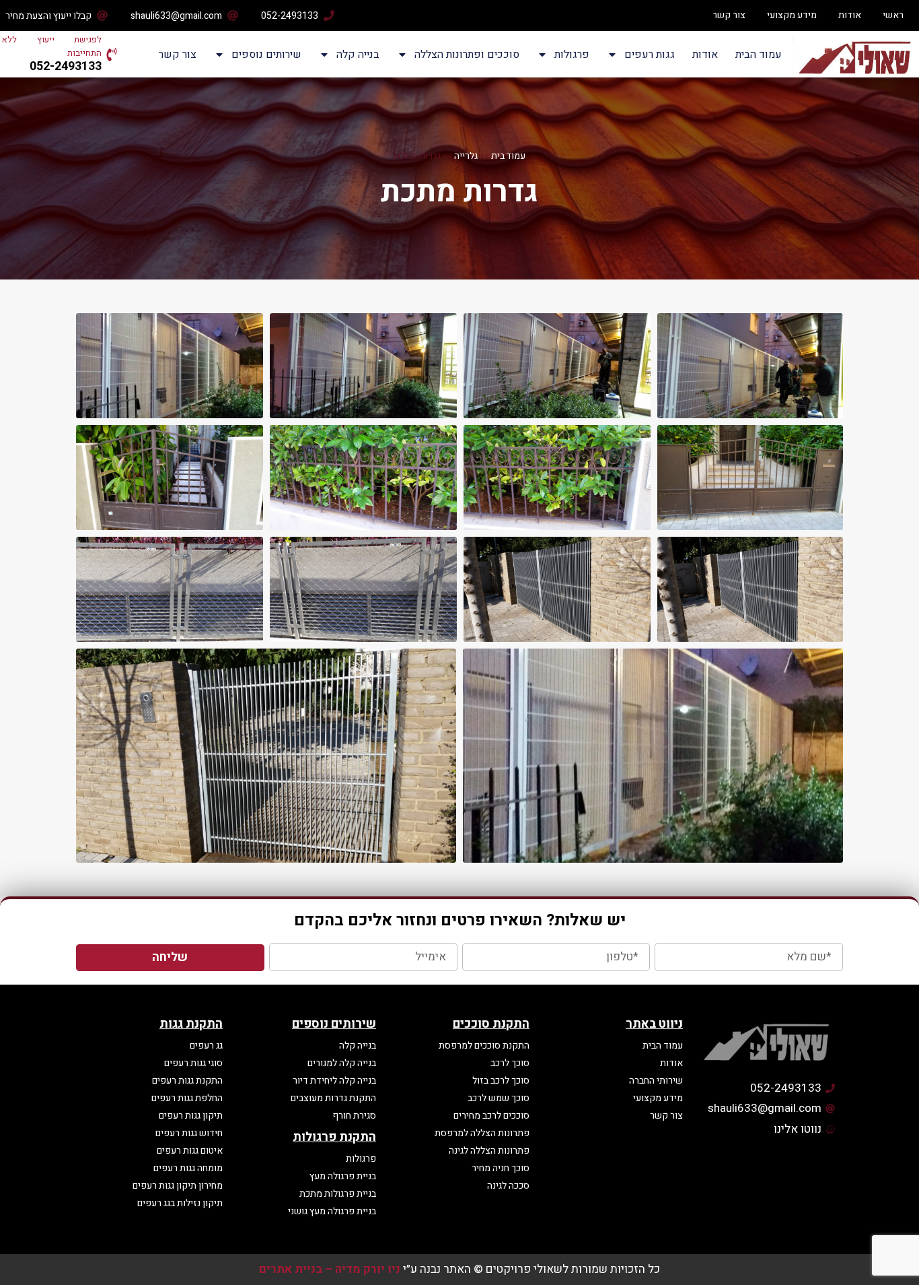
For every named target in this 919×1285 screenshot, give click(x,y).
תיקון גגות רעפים (191, 1116)
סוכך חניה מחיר (500, 1168)
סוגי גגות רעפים (193, 1063)
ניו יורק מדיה (367, 1269)
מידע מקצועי (792, 15)
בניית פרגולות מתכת (337, 1194)
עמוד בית (508, 156)
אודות (849, 15)
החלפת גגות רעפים (187, 1098)
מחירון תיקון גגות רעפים (178, 1186)
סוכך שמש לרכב (498, 1098)
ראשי (893, 15)
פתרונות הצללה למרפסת (482, 1133)
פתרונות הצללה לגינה (489, 1151)
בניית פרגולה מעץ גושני (332, 1211)
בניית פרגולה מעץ (342, 1176)
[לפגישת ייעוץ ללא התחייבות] (111, 54)
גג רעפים (206, 1046)
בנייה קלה (357, 54)
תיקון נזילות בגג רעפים (180, 1203)
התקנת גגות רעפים (187, 1081)
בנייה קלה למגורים (341, 1063)
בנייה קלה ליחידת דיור (334, 1081)
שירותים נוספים (266, 54)
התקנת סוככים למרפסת (484, 1046)
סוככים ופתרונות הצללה (466, 54)
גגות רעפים (649, 54)
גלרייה (466, 156)
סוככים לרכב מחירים (491, 1116)
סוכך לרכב (509, 1063)
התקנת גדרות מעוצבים (333, 1098)
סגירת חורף (354, 1116)
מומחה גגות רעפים (188, 1168)
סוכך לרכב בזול (500, 1081)
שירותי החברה (656, 1081)
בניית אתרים (290, 1269)
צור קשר (728, 15)
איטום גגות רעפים (190, 1151)
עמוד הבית (758, 54)
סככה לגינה (508, 1186)
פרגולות (571, 54)
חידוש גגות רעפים (189, 1133)
